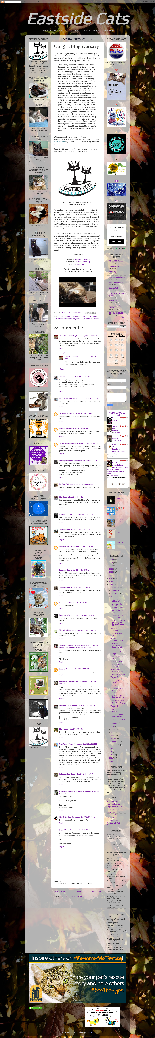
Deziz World (64, 830)
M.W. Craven (117, 422)
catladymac (63, 413)
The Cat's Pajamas (117, 674)
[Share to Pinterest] (95, 313)
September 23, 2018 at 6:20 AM (75, 602)
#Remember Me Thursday (116, 616)
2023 (111, 569)
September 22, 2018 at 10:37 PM (85, 514)
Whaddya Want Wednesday (116, 715)
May (113, 732)
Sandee (62, 377)
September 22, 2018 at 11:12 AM (85, 336)
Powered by (110, 248)
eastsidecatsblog (82, 262)
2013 (111, 761)
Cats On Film (119, 532)
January (114, 745)
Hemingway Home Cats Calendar (118, 670)
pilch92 (62, 428)
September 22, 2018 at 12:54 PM (86, 398)
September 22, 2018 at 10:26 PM (75, 497)
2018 (111, 584)
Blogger (90, 1032)
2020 (111, 578)
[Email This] (86, 313)
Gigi (60, 497)
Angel (62, 316)
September (115, 596)
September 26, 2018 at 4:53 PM (81, 830)
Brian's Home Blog (66, 398)
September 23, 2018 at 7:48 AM (82, 615)
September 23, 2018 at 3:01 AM (81, 546)
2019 (111, 581)
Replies (64, 353)
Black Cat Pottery (113, 804)
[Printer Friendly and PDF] (35, 1009)
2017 (111, 749)
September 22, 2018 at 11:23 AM (78, 377)
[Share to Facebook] (93, 313)
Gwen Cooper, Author (115, 812)
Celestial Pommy (119, 520)
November (115, 590)
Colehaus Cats (64, 774)
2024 (111, 566)
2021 (111, 575)
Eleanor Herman (113, 475)
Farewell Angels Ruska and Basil (117, 696)
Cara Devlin (117, 432)
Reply (61, 348)
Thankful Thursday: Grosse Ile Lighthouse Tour (118, 680)
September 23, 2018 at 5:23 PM (80, 647)
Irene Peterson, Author (116, 801)
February (115, 742)
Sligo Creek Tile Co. (114, 807)
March (114, 738)
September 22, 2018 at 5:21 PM (80, 413)
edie (60, 602)
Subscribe (116, 242)
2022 (111, 572)
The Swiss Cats (65, 817)
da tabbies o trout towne (68, 682)
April (113, 735)
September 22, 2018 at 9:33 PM (85, 460)
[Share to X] (91, 313)
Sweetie (87, 319)
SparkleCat (113, 288)
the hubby (95, 319)
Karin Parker (64, 546)
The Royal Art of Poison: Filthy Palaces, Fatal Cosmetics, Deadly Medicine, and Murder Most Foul (117, 467)
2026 (111, 560)
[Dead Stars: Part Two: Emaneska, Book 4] (110, 449)
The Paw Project (113, 820)
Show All (124, 317)
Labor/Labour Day (117, 719)
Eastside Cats (77, 18)
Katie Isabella (64, 615)
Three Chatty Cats (66, 443)
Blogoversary (70, 316)
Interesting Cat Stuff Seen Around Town (116, 606)
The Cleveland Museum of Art (117, 634)
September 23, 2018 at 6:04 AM (78, 587)
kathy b (62, 669)
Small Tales (113, 300)
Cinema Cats (112, 817)
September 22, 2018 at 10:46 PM (78, 529)
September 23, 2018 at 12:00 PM (84, 630)
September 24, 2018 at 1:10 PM (77, 669)
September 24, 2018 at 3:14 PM (75, 729)
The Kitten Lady (113, 809)
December (115, 587)
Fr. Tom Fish (64, 484)
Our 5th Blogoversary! (116, 639)
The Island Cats (65, 630)
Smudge (62, 587)
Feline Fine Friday (117, 703)
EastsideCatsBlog (82, 260)
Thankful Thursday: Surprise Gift (116, 645)
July (112, 726)
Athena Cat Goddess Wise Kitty (71, 791)
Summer (62, 570)
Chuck (78, 316)
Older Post (96, 891)
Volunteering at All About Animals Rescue (118, 690)
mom (68, 319)
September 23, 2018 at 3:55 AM (78, 570)
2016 (111, 752)
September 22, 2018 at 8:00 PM (86, 443)
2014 (111, 758)
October (114, 593)
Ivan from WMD (65, 514)
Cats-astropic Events (117, 277)
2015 (111, 755)
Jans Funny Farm (66, 744)
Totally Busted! (116, 661)
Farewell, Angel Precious (116, 665)
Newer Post (60, 891)
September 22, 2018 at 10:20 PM (82, 484)
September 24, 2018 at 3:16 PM (85, 744)
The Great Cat (112, 815)
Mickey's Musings (66, 460)
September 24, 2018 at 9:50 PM (83, 774)
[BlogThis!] (88, 313)
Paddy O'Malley (77, 319)
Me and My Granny (116, 261)
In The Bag (120, 542)
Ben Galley (112, 453)
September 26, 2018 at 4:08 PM (83, 817)
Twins (113, 685)
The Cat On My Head (117, 313)
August (114, 723)
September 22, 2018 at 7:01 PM (77, 428)
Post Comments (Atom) (73, 896)
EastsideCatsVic (81, 264)
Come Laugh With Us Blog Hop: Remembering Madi (117, 623)
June (113, 729)
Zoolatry (112, 272)
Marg (61, 729)
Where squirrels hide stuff (117, 600)
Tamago (62, 529)
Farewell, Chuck (119, 497)
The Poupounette (116, 282)
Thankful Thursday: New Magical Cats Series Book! (117, 708)
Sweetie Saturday (117, 700)
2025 (111, 563)
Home (78, 891)
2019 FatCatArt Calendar (116, 630)
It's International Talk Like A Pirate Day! (118, 651)
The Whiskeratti (66, 336)
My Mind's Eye (65, 705)
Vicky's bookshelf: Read (117, 414)
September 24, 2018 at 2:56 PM (83, 705)
